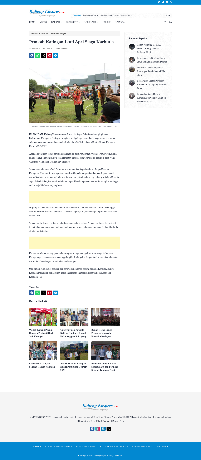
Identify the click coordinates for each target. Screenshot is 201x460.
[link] (159, 2)
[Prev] (166, 15)
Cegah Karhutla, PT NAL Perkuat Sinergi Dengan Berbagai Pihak (149, 48)
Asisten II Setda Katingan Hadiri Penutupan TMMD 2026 (73, 366)
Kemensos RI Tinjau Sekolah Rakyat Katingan (42, 365)
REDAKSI (37, 446)
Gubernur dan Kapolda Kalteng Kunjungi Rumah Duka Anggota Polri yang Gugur (73, 333)
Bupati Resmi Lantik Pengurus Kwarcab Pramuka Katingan (101, 333)
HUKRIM (107, 22)
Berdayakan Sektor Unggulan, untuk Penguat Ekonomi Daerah (108, 15)
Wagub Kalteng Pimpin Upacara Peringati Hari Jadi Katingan (41, 333)
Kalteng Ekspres (99, 455)
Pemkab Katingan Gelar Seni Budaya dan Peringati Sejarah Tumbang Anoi (104, 366)
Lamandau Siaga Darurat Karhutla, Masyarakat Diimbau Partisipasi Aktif (151, 98)
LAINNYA (120, 22)
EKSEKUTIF (72, 22)
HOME (32, 22)
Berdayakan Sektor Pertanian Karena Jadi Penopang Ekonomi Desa (152, 84)
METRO (43, 22)
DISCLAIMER (162, 446)
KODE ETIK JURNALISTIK (88, 446)
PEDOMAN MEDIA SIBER (117, 446)
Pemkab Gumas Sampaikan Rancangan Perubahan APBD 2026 (151, 71)
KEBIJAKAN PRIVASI (142, 446)
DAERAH (55, 22)
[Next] (169, 15)
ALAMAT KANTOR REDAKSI (58, 446)
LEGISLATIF (90, 22)
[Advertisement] (74, 197)
